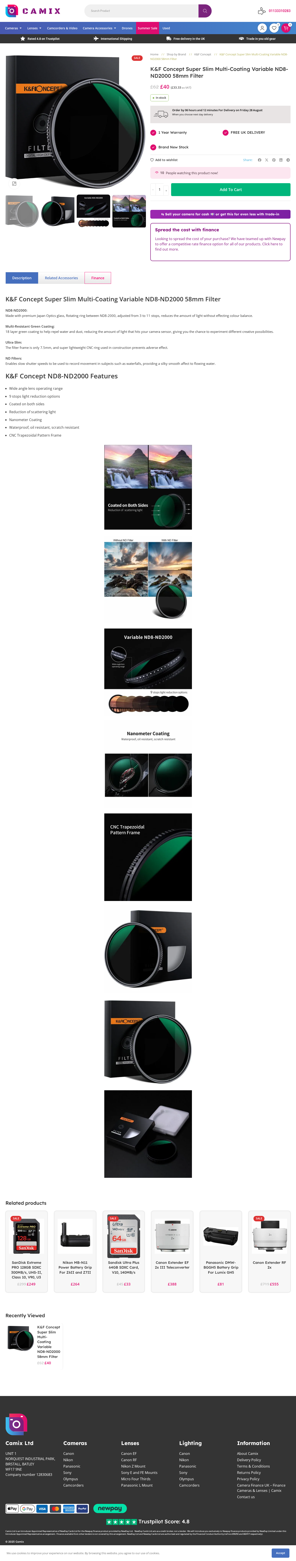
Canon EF (128, 1453)
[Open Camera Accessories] (115, 28)
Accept (280, 1553)
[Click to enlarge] (14, 183)
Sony (67, 1472)
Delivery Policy (249, 1459)
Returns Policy (249, 1472)
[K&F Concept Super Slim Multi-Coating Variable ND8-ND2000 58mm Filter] (21, 1338)
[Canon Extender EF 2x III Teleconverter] (172, 1236)
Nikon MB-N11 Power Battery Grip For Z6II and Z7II (75, 1267)
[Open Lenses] (40, 28)
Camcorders (73, 1485)
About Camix (247, 1453)
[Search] (205, 11)
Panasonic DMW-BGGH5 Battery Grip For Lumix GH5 (221, 1267)
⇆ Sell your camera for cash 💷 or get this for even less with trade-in (220, 214)
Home (154, 54)
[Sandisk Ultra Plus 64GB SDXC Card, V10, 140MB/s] (123, 1236)
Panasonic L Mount (137, 1485)
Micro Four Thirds (136, 1479)
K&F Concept (203, 54)
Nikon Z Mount (133, 1466)
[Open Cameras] (20, 28)
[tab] (22, 278)
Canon (68, 1453)
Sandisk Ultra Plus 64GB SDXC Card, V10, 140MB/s (123, 1267)
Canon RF (129, 1459)
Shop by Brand (177, 54)
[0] (274, 28)
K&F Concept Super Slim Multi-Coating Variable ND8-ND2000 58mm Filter (48, 1342)
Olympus (70, 1479)
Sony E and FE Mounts (139, 1472)
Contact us (246, 1496)
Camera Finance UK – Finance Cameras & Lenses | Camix (261, 1488)
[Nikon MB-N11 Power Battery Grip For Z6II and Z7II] (75, 1236)
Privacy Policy (248, 1479)
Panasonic (71, 1466)
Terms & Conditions (253, 1466)
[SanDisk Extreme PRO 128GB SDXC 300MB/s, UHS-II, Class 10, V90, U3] (26, 1236)
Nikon (68, 1459)
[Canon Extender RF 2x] (269, 1236)
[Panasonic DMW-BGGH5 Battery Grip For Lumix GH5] (220, 1236)
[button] (10, 211)
